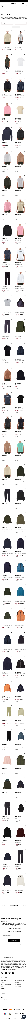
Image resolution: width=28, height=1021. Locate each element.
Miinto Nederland (7, 957)
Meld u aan (14, 940)
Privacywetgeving (5, 997)
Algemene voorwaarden (6, 995)
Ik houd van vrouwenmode (15, 928)
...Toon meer (24, 18)
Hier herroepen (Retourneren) (18, 985)
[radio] (7, 928)
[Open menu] (2, 3)
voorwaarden (12, 944)
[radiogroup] (14, 930)
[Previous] (4, 906)
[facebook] (13, 973)
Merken (3, 988)
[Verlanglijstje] (23, 3)
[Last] (26, 905)
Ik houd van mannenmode (15, 931)
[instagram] (2, 973)
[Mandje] (25, 3)
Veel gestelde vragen (19, 980)
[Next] (23, 906)
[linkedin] (6, 973)
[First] (2, 905)
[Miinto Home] (14, 4)
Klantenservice (18, 982)
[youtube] (9, 973)
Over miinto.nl (4, 980)
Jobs (2, 982)
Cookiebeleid (4, 999)
